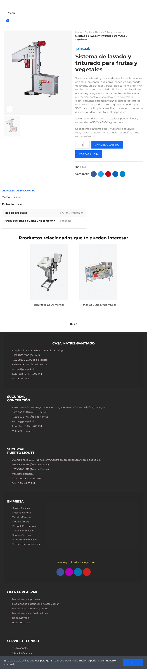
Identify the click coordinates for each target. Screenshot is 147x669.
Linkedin (115, 174)
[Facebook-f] (60, 572)
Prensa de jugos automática (98, 304)
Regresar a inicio (136, 36)
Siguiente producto (140, 36)
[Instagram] (69, 572)
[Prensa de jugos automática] (98, 272)
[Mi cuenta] (140, 12)
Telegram (122, 174)
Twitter (101, 174)
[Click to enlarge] (9, 109)
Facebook (94, 174)
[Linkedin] (78, 572)
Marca (6, 197)
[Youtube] (87, 572)
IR (133, 662)
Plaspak (16, 197)
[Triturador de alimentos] (49, 272)
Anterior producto (131, 36)
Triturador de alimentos (49, 304)
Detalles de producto (18, 190)
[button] (71, 324)
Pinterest (108, 174)
